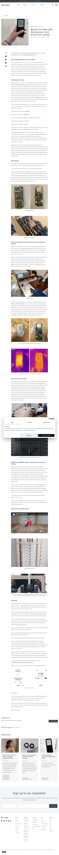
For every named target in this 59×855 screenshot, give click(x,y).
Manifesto (51, 819)
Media (50, 827)
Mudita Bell (25, 823)
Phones (16, 819)
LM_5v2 (13, 383)
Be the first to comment (44, 37)
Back (7, 15)
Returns (33, 828)
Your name (5, 805)
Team (50, 821)
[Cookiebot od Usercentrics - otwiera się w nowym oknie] (49, 419)
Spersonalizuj (28, 435)
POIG (41, 819)
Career (50, 823)
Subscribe (53, 805)
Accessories (17, 825)
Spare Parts (17, 827)
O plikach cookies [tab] (46, 422)
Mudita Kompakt (26, 819)
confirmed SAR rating (24, 82)
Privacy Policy (43, 821)
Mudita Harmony (26, 827)
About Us (51, 817)
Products (26, 817)
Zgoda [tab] (12, 422)
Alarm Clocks (17, 821)
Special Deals (17, 832)
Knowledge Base (35, 819)
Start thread (53, 721)
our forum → (17, 727)
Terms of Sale (43, 827)
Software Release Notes (36, 826)
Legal (42, 817)
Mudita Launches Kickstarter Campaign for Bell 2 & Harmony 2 (29, 756)
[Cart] (53, 5)
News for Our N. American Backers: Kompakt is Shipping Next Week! (9, 756)
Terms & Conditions (44, 825)
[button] (29, 198)
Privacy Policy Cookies (44, 823)
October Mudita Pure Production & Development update (48, 756)
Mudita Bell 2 (26, 825)
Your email (21, 805)
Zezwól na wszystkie (46, 435)
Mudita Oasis (26, 839)
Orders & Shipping (35, 824)
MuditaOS (32, 603)
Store (16, 817)
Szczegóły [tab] (29, 422)
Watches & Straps (18, 823)
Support (34, 817)
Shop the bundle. (36, 1)
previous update (26, 62)
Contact (50, 825)
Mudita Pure (26, 821)
